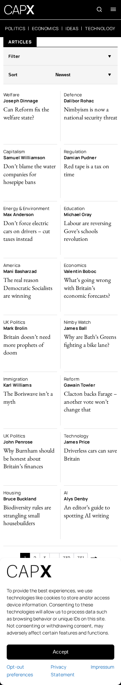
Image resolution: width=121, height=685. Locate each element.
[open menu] (113, 9)
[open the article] (30, 116)
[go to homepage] (19, 9)
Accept (60, 652)
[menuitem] (15, 28)
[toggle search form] (99, 9)
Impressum (102, 667)
